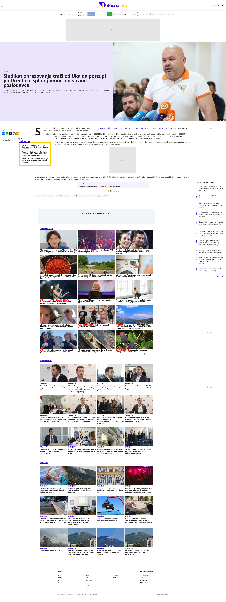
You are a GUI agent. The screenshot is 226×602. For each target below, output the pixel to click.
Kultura (146, 14)
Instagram (145, 580)
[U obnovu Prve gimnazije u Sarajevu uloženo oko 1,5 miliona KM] (110, 475)
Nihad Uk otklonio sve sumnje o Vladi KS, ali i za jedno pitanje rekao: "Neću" (52, 451)
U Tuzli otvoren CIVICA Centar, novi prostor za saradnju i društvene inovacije (210, 215)
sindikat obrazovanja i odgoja (93, 196)
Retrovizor (170, 14)
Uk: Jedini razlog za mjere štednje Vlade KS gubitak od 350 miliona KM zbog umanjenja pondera (81, 420)
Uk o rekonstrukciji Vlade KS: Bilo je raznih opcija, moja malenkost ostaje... (138, 388)
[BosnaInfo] (113, 5)
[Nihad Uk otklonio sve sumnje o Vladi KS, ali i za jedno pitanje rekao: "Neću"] (54, 436)
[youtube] (222, 5)
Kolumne (161, 14)
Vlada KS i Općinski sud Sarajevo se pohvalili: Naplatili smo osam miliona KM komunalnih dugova (34, 153)
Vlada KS (107, 196)
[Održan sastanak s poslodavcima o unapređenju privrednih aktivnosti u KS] (82, 436)
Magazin (133, 14)
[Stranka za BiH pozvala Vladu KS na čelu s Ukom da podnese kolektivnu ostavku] (139, 436)
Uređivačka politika (94, 594)
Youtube (144, 583)
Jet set (138, 14)
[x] (215, 5)
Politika (74, 14)
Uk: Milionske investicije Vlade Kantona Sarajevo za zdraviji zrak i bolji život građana (138, 420)
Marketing (70, 594)
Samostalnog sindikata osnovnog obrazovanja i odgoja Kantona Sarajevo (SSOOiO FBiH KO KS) (131, 128)
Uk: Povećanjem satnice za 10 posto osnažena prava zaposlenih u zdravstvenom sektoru (53, 420)
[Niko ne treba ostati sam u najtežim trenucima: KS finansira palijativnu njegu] (54, 475)
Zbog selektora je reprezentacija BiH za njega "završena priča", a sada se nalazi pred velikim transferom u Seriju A (211, 260)
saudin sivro (77, 196)
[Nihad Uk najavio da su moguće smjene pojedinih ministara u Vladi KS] (54, 373)
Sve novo (220, 276)
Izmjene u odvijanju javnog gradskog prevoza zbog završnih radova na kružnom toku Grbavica (138, 520)
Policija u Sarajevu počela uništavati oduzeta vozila (107, 519)
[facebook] (211, 5)
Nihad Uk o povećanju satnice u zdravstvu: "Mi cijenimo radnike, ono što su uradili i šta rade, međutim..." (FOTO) (81, 389)
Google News (114, 191)
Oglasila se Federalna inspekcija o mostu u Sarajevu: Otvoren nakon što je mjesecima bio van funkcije (53, 520)
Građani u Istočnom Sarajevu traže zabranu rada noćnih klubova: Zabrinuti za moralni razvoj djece (139, 490)
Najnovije (62, 14)
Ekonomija (117, 14)
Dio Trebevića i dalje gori (50, 550)
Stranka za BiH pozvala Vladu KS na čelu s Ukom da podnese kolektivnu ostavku (138, 451)
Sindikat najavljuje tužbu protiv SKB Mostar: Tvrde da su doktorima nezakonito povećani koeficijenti (210, 243)
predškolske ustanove (64, 196)
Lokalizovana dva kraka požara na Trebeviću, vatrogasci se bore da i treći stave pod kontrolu (81, 552)
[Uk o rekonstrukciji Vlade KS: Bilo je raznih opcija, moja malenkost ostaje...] (139, 373)
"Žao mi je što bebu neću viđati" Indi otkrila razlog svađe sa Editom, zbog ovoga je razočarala (211, 233)
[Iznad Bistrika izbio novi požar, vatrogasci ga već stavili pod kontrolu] (82, 475)
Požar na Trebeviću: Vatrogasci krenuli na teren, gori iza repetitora (137, 552)
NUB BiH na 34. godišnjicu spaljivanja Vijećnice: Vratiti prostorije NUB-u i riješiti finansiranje (79, 521)
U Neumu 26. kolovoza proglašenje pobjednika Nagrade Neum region (210, 251)
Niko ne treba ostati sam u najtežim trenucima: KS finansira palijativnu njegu (53, 490)
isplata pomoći (41, 196)
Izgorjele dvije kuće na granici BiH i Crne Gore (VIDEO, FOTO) (210, 270)
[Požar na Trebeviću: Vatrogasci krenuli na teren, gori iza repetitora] (139, 537)
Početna (55, 14)
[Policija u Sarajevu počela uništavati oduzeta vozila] (110, 505)
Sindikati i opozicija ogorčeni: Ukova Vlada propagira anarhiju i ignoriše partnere (110, 388)
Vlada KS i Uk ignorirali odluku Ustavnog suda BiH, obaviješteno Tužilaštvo (35, 147)
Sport (110, 14)
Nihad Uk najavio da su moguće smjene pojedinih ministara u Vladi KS (53, 388)
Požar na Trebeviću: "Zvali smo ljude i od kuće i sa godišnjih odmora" (109, 552)
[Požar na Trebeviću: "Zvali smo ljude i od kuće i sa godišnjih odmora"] (110, 537)
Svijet (104, 14)
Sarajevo (125, 14)
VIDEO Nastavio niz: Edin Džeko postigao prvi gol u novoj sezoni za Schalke (210, 205)
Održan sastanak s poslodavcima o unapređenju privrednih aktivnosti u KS (82, 451)
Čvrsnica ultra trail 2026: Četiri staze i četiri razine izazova (211, 197)
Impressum (61, 594)
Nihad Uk (51, 196)
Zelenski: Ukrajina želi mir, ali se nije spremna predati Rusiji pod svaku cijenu (211, 224)
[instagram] (219, 5)
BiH (69, 14)
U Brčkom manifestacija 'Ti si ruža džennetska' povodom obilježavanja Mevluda (211, 188)
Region (98, 14)
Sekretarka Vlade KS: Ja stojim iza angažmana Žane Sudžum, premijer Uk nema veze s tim (110, 451)
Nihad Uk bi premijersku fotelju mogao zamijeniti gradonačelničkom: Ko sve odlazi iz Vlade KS (110, 420)
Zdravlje (91, 14)
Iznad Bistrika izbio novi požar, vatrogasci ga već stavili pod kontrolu (80, 490)
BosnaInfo (9, 128)
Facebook (145, 575)
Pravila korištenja (81, 594)
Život (152, 14)
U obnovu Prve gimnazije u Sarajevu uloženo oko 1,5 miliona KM (110, 490)
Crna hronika (81, 14)
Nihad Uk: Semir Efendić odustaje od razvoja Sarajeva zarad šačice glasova (35, 160)
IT (156, 14)
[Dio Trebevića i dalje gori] (54, 537)
